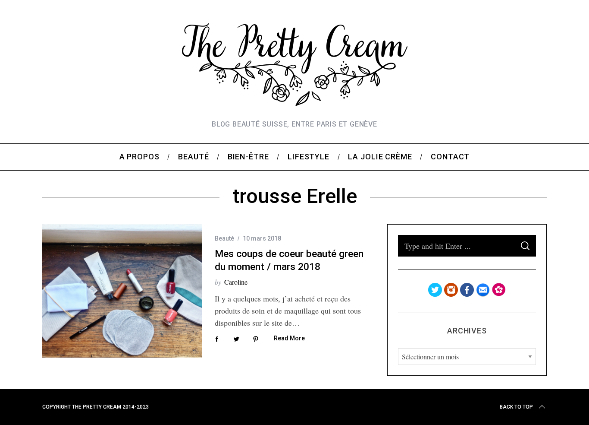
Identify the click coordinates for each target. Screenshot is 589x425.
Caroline (236, 281)
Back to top (516, 407)
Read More (289, 338)
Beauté (224, 238)
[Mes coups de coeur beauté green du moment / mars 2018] (122, 291)
